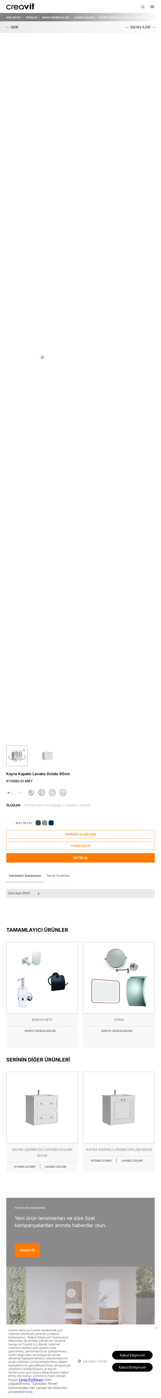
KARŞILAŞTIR (80, 845)
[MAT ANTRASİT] (38, 823)
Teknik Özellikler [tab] (58, 875)
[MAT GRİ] (44, 823)
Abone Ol (27, 1250)
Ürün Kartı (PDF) (19, 893)
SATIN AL (80, 858)
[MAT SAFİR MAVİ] (51, 823)
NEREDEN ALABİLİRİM (80, 834)
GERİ (14, 27)
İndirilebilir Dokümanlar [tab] (25, 875)
